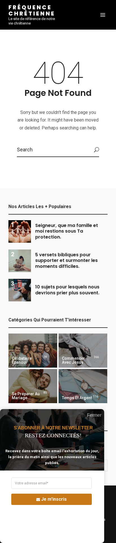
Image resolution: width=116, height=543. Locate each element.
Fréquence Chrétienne (31, 10)
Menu (103, 15)
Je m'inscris (54, 499)
